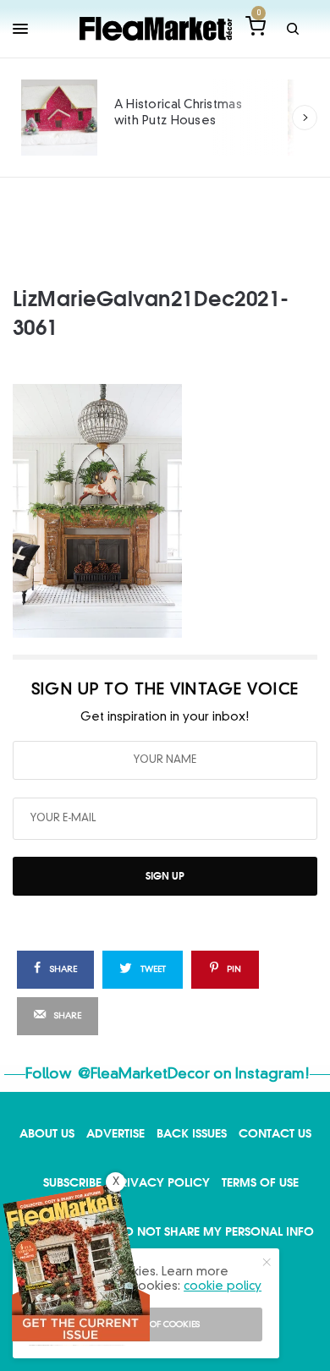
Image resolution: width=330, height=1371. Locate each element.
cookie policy (222, 1286)
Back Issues (192, 1133)
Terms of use (260, 1182)
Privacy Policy (161, 1182)
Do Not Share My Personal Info (214, 1231)
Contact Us (275, 1133)
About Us (46, 1133)
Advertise (115, 1133)
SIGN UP (165, 875)
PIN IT (174, 511)
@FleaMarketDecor (144, 1074)
